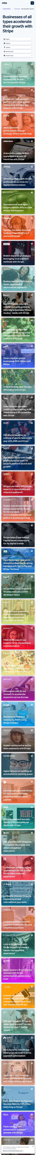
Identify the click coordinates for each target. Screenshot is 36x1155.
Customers (7, 9)
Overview (17, 9)
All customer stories (27, 9)
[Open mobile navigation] (32, 3)
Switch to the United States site (12, 1151)
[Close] (33, 1147)
